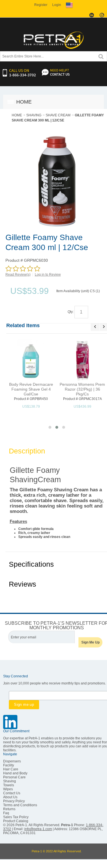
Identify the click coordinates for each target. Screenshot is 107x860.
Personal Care (14, 777)
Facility (8, 765)
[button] (50, 427)
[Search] (101, 56)
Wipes (8, 789)
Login (56, 5)
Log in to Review (48, 275)
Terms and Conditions (20, 805)
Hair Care (10, 769)
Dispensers (12, 761)
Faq (6, 813)
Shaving (9, 781)
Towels (8, 785)
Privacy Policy (14, 801)
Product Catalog (15, 821)
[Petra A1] (53, 40)
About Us (10, 797)
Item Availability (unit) (72, 291)
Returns (9, 809)
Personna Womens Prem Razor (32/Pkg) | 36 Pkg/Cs (82, 389)
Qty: (71, 312)
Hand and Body (15, 773)
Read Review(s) (18, 275)
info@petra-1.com (38, 829)
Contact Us (11, 793)
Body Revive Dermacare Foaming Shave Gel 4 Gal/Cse (31, 389)
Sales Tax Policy (16, 817)
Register (40, 5)
